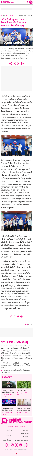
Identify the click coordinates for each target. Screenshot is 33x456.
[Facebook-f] (7, 445)
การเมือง (10, 15)
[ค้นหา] (31, 2)
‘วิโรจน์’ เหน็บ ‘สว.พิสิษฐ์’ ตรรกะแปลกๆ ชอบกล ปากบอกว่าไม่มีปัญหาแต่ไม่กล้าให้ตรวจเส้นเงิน (16, 365)
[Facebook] (15, 316)
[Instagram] (25, 445)
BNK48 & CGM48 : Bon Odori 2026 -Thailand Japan (8, 410)
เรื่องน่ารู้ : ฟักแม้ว (22, 390)
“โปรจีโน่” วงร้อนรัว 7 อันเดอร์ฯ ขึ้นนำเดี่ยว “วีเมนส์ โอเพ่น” (8, 392)
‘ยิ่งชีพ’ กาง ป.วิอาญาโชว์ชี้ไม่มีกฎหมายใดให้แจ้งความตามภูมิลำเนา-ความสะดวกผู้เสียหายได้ (16, 358)
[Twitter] (18, 316)
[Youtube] (16, 445)
